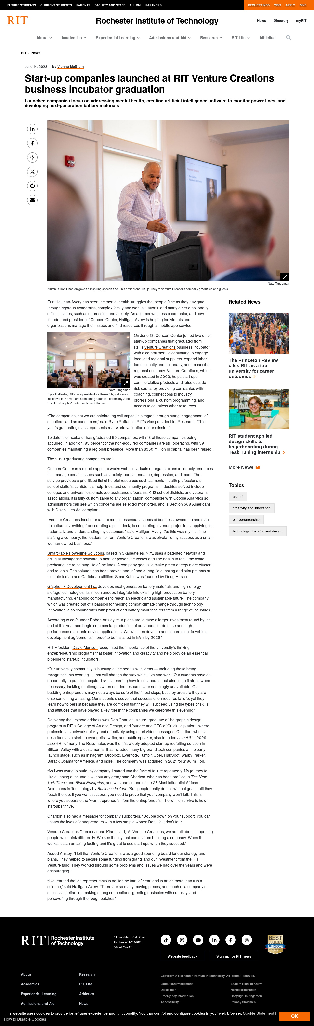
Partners (153, 5)
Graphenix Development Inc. (72, 586)
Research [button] (209, 37)
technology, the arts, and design (257, 531)
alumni (238, 496)
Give (303, 5)
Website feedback (182, 956)
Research (87, 974)
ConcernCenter (60, 468)
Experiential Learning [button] (115, 37)
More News (241, 467)
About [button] (42, 37)
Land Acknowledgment (177, 983)
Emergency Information (177, 996)
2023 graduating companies (80, 459)
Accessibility (170, 1002)
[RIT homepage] (17, 20)
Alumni (135, 5)
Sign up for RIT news (233, 956)
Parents (83, 5)
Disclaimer (168, 989)
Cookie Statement (258, 1013)
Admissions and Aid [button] (167, 37)
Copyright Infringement (247, 996)
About (26, 974)
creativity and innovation (251, 508)
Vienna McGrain (70, 66)
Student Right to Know (246, 983)
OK (294, 1016)
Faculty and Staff (110, 5)
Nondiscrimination (243, 989)
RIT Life (85, 983)
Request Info (259, 5)
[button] (288, 37)
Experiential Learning (39, 993)
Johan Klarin (105, 831)
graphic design (188, 720)
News (261, 20)
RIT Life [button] (239, 37)
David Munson (85, 647)
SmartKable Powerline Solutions (75, 553)
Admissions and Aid (38, 1003)
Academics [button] (71, 37)
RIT (23, 52)
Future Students (21, 5)
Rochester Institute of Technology (157, 20)
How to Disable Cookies (25, 1019)
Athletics (267, 37)
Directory (281, 20)
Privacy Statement (244, 1002)
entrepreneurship (246, 519)
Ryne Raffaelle (121, 421)
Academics (30, 983)
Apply (290, 5)
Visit (277, 5)
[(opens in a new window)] (166, 940)
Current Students (56, 5)
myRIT (301, 20)
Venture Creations (160, 347)
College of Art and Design (99, 725)
